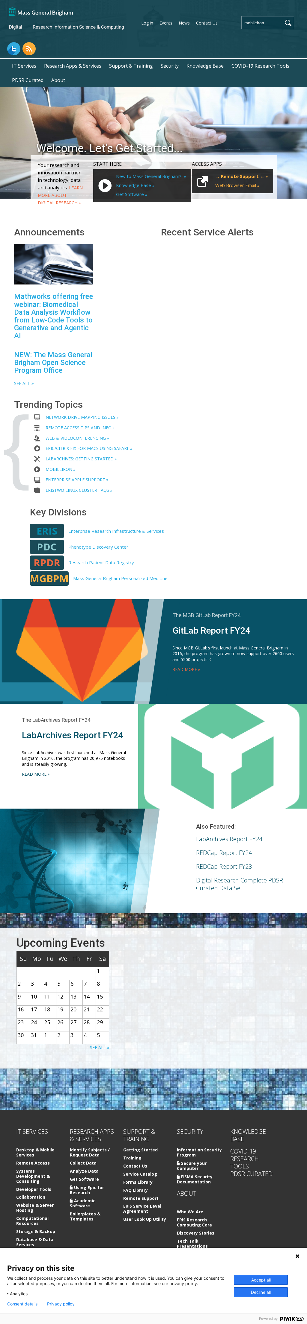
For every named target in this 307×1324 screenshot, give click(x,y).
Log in (147, 23)
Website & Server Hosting (35, 1208)
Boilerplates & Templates (85, 1217)
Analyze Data (84, 1171)
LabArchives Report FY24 (229, 839)
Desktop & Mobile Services (35, 1153)
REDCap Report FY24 (224, 853)
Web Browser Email (235, 185)
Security (170, 66)
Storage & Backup (35, 1231)
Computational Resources (32, 1221)
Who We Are (190, 1212)
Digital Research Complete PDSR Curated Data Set (239, 884)
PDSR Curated (27, 80)
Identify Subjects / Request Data (90, 1153)
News (184, 23)
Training (132, 1158)
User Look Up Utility (144, 1219)
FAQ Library (135, 1190)
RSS (29, 48)
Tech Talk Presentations (192, 1244)
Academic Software (82, 1203)
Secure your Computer (192, 1165)
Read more (184, 669)
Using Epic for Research (87, 1190)
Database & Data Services (34, 1242)
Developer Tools (33, 1189)
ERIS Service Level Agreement (142, 1209)
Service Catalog (140, 1174)
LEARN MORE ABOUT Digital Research (60, 195)
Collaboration (30, 1197)
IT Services (24, 66)
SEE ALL (22, 383)
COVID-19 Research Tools (260, 66)
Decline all (261, 1292)
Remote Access (33, 1163)
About (58, 80)
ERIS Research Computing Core (194, 1223)
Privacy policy (61, 1304)
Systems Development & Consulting (33, 1176)
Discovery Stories (195, 1233)
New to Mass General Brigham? (149, 176)
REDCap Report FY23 (224, 866)
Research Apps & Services (72, 66)
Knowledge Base (205, 66)
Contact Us (207, 23)
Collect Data (83, 1163)
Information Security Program (199, 1153)
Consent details (22, 1304)
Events (165, 23)
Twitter (13, 48)
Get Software (130, 194)
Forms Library (138, 1182)
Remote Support (141, 1198)
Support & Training (131, 66)
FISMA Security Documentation (195, 1179)
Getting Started (140, 1150)
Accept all (261, 1279)
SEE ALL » (99, 1047)
